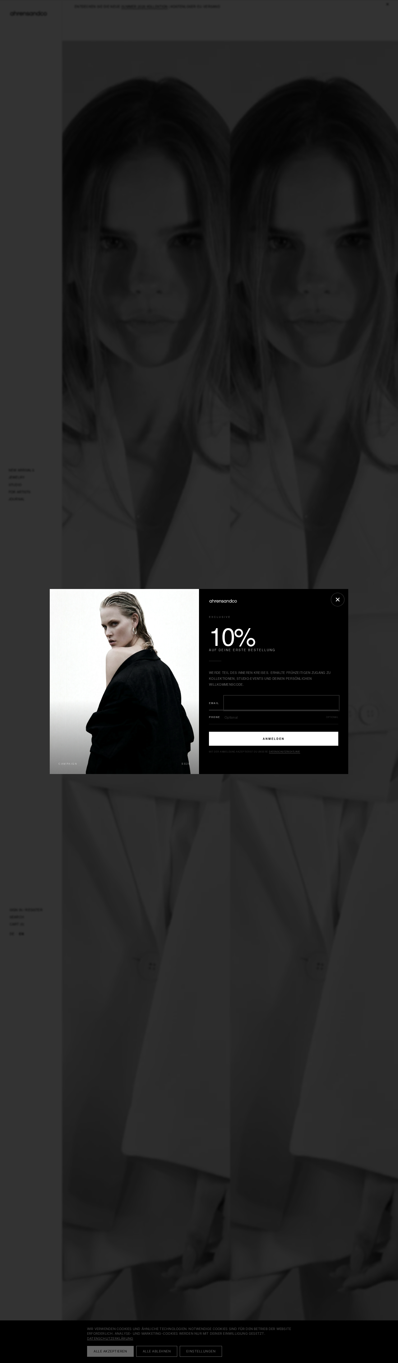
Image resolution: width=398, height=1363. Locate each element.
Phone (214, 717)
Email (214, 703)
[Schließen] (338, 599)
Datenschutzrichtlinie (284, 751)
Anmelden (274, 739)
